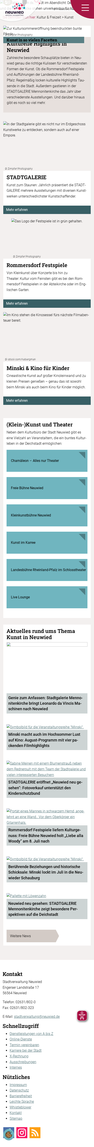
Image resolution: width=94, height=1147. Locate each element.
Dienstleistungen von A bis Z (31, 1034)
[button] (85, 8)
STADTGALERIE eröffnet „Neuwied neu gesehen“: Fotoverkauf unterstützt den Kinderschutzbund (45, 788)
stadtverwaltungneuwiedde (37, 1016)
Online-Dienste (21, 1039)
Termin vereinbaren (24, 1045)
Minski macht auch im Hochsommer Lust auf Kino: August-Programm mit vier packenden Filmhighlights (44, 740)
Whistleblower (20, 1107)
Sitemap (16, 1118)
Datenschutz (19, 1090)
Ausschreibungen (23, 1062)
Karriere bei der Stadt (26, 1050)
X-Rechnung (19, 1056)
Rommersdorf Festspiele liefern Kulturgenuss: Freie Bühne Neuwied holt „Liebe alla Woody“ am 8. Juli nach (45, 835)
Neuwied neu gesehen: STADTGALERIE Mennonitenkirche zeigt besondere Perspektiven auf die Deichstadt (43, 909)
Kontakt (16, 1113)
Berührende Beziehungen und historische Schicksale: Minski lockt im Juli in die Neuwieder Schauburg (45, 872)
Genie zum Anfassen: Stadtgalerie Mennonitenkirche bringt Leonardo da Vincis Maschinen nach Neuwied (45, 703)
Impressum (18, 1085)
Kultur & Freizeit (49, 17)
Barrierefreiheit (21, 1096)
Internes (16, 1067)
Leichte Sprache (22, 1101)
